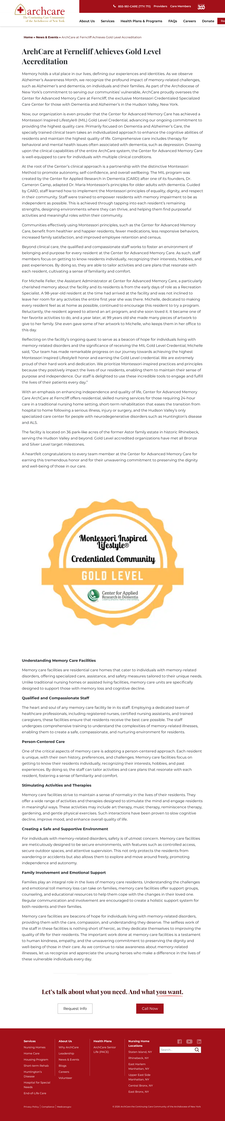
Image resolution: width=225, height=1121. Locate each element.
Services (107, 21)
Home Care (31, 1053)
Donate (208, 21)
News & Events (47, 37)
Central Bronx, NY (140, 1085)
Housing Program (36, 1059)
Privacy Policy (31, 1106)
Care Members (180, 6)
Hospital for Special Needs (37, 1085)
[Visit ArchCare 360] (201, 6)
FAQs (172, 21)
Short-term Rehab (36, 1065)
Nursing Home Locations (138, 1044)
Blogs (62, 1065)
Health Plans (103, 1041)
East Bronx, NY (138, 1091)
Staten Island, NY (140, 1052)
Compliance (47, 1106)
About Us (87, 21)
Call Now (150, 1008)
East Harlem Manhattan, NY (138, 1066)
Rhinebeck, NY (138, 1058)
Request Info (75, 1008)
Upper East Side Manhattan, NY (139, 1077)
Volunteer (65, 1078)
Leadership (66, 1053)
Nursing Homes (34, 1047)
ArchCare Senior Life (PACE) (105, 1050)
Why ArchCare (69, 1047)
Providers (160, 6)
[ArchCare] (40, 12)
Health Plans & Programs (141, 21)
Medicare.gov (64, 1106)
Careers (189, 21)
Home (28, 37)
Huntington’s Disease (33, 1074)
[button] (197, 1050)
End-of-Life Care (35, 1093)
